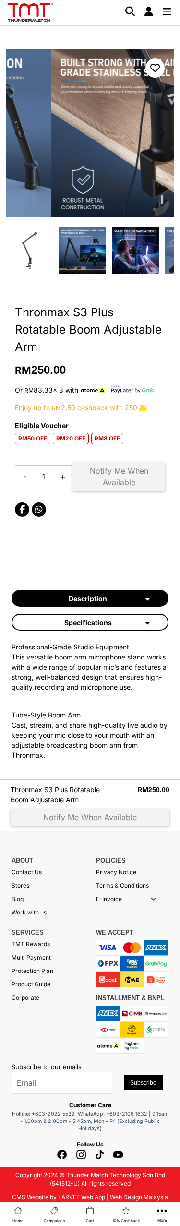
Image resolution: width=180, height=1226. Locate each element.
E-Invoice (109, 898)
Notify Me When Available (119, 476)
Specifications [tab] (88, 622)
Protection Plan (32, 970)
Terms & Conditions (122, 885)
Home (18, 1220)
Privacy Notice (116, 872)
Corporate (25, 997)
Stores (20, 885)
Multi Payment (31, 957)
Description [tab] (88, 598)
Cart (90, 1220)
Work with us (29, 912)
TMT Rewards (31, 944)
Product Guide (31, 984)
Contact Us (27, 872)
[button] (153, 899)
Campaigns (54, 1220)
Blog (18, 898)
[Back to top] (19, 1119)
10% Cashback (126, 1220)
